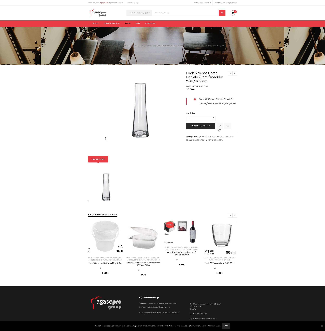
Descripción (98, 159)
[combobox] (139, 13)
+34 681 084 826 (200, 313)
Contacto (150, 23)
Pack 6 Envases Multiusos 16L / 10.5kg (105, 263)
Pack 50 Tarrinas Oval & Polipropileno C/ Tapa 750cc (143, 264)
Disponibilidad (192, 86)
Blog (138, 23)
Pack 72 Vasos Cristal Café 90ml (219, 263)
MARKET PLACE (93, 258)
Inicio (96, 23)
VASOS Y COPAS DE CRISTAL (158, 46)
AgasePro (104, 3)
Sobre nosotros (111, 23)
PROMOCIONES (192, 140)
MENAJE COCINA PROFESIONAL (111, 258)
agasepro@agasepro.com (205, 318)
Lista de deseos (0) (202, 3)
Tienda (127, 23)
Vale (226, 326)
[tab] (98, 159)
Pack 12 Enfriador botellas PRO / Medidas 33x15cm (181, 253)
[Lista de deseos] (220, 126)
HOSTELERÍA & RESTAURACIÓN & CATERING (125, 46)
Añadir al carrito (202, 126)
